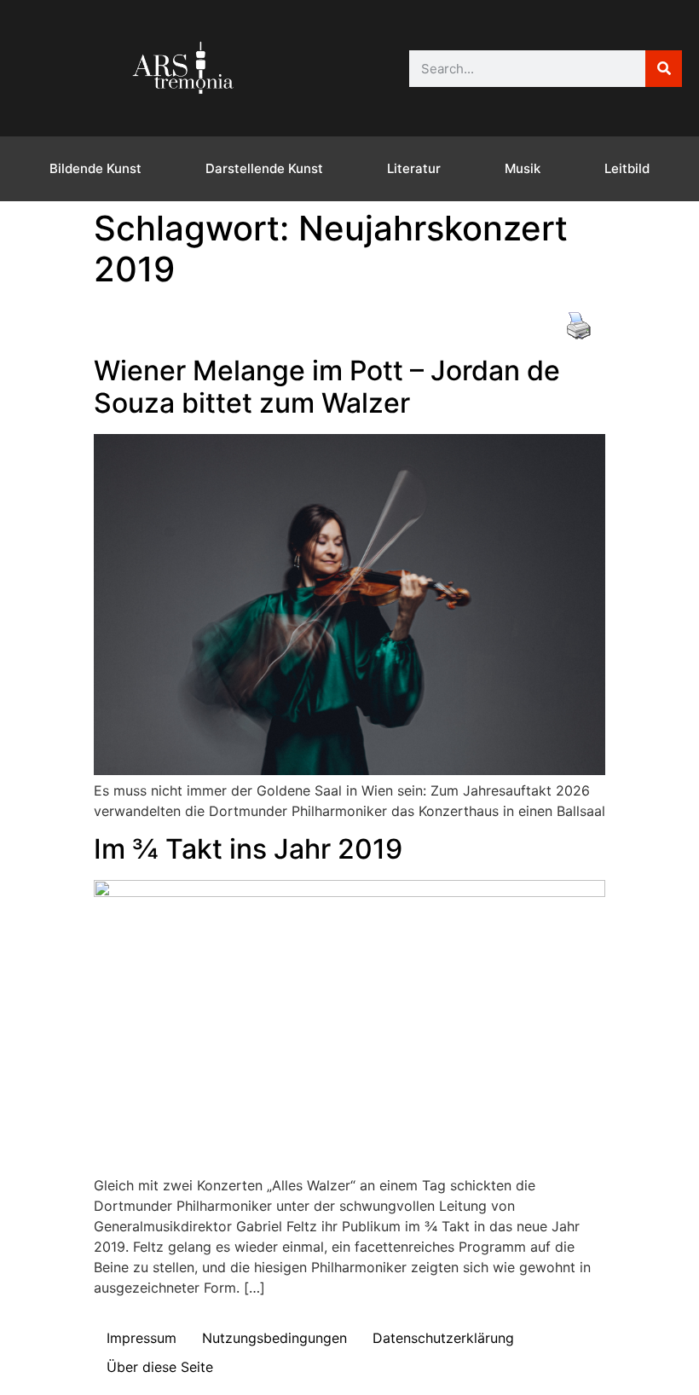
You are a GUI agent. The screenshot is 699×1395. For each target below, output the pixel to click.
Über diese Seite (160, 1366)
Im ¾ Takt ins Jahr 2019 (248, 848)
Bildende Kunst (95, 168)
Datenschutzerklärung (443, 1337)
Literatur (414, 168)
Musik (522, 168)
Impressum (141, 1337)
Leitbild (627, 168)
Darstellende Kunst (264, 168)
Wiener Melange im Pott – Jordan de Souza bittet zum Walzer (327, 387)
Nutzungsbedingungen (274, 1337)
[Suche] (663, 68)
